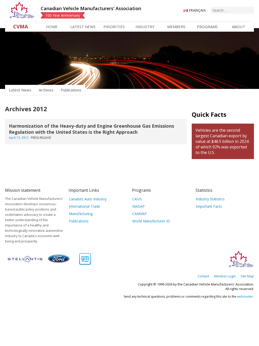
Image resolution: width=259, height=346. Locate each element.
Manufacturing (81, 213)
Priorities (114, 26)
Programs (207, 26)
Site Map (247, 276)
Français (197, 10)
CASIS (137, 199)
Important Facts (209, 206)
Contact (203, 276)
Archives (46, 89)
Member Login (225, 276)
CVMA (20, 26)
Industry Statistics (210, 199)
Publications (71, 89)
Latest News (83, 26)
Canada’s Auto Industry (87, 199)
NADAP (138, 206)
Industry (145, 26)
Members (176, 26)
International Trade (84, 206)
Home (52, 26)
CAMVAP (139, 213)
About (238, 26)
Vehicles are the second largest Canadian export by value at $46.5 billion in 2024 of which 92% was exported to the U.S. (222, 141)
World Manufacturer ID (151, 221)
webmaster (245, 296)
